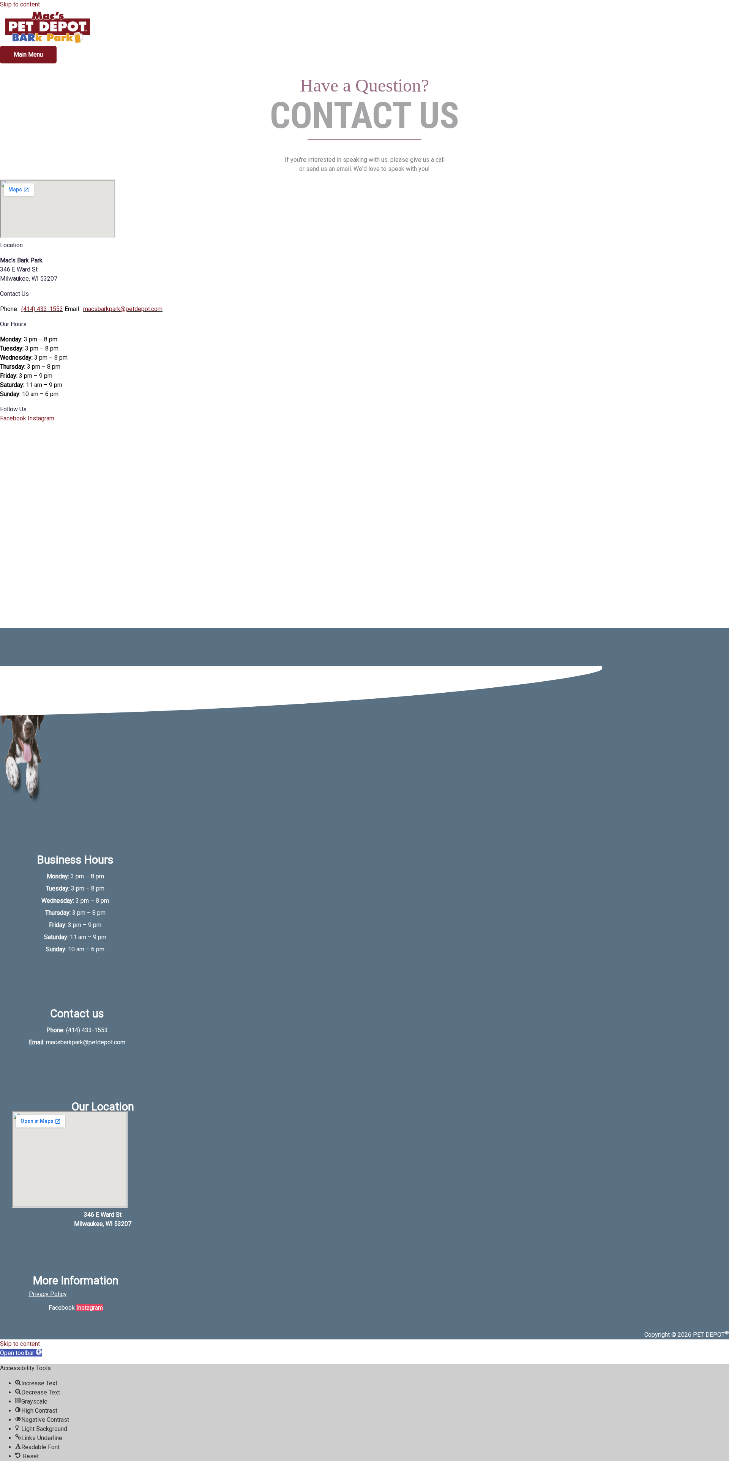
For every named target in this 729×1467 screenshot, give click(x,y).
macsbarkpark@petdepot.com (123, 309)
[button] (21, 1352)
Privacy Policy (48, 1294)
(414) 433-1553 (42, 309)
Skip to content (20, 4)
